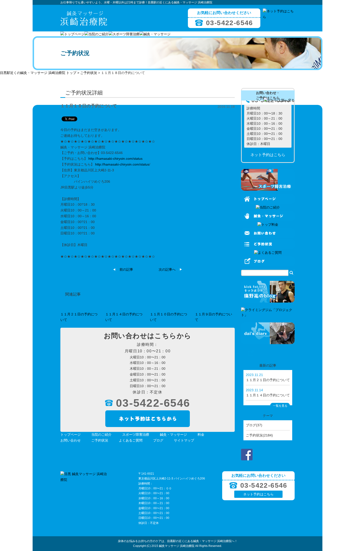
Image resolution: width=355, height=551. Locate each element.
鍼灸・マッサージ (173, 434)
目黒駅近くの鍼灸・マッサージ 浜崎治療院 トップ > (40, 73)
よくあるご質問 (130, 440)
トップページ (70, 434)
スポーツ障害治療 (135, 434)
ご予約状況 (88, 73)
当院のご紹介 (101, 434)
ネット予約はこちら (258, 494)
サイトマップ (184, 440)
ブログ (158, 440)
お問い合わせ (70, 440)
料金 (201, 434)
